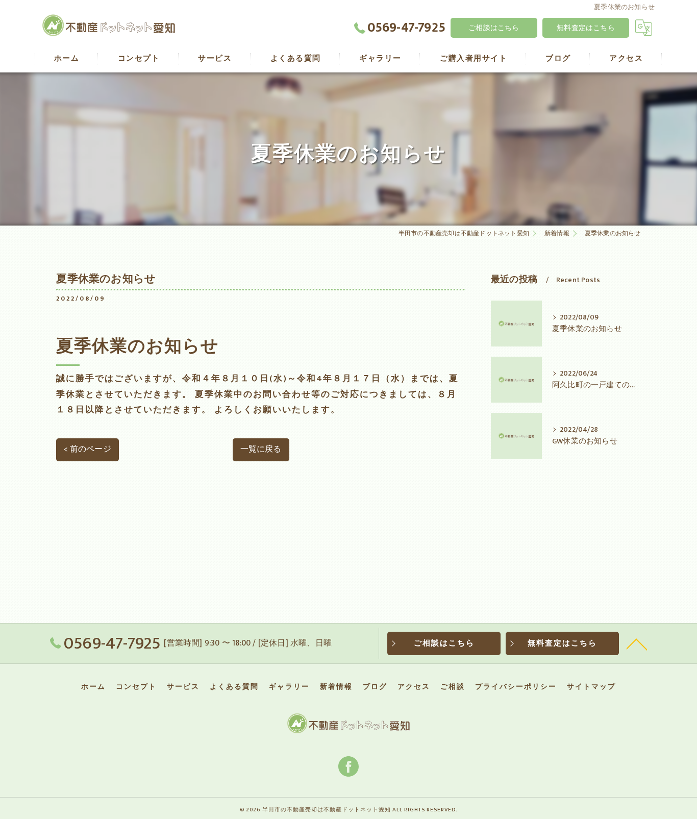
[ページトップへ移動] (637, 643)
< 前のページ (87, 449)
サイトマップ (591, 686)
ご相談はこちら (493, 28)
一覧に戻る (261, 449)
